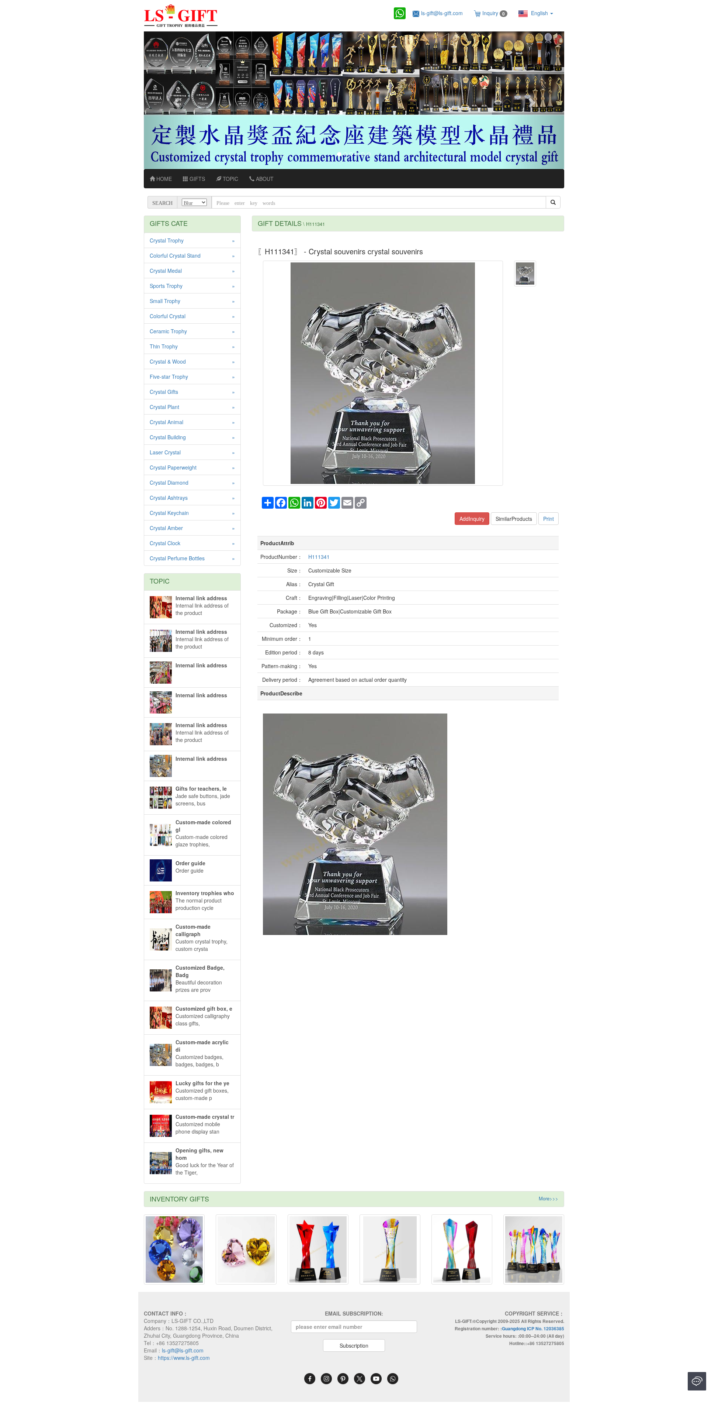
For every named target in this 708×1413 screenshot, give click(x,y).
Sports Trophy (166, 285)
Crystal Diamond (169, 482)
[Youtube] (376, 1377)
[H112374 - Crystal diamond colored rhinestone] (174, 1249)
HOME (163, 178)
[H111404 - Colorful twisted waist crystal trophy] (533, 1249)
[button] (175, 100)
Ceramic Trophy (168, 331)
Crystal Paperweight (173, 467)
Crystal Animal (166, 422)
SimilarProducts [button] (514, 518)
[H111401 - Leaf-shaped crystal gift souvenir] (318, 1249)
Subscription (354, 1345)
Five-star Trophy (169, 376)
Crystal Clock (165, 543)
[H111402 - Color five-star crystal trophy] (390, 1249)
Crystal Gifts (164, 391)
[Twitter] (359, 1377)
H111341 (319, 556)
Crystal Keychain (169, 512)
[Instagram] (326, 1377)
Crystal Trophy (167, 240)
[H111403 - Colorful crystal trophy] (461, 1249)
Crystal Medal (166, 270)
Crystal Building (168, 437)
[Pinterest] (342, 1377)
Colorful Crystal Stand (175, 255)
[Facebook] (309, 1377)
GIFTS (196, 178)
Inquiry (493, 13)
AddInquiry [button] (472, 518)
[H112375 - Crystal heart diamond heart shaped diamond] (246, 1249)
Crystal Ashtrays (169, 497)
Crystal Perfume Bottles (177, 558)
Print (548, 518)
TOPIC (229, 178)
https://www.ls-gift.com (184, 1357)
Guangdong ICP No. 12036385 (533, 1329)
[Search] (553, 202)
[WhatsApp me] (392, 1377)
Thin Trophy (164, 346)
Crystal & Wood (168, 361)
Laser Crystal (165, 452)
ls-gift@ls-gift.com (442, 13)
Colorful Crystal (167, 316)
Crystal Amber (166, 528)
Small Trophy (165, 301)
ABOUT (264, 178)
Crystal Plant (164, 406)
